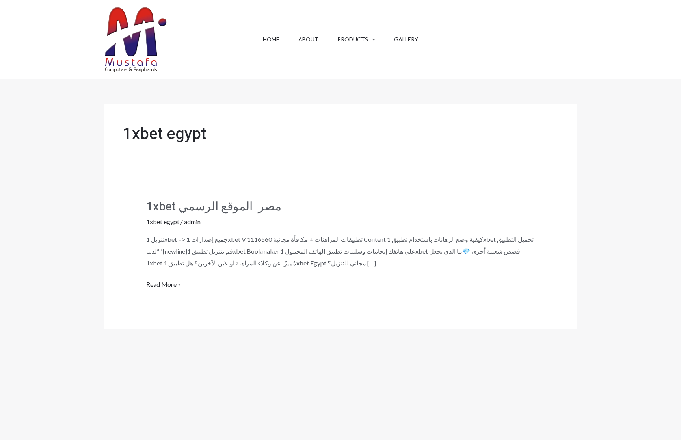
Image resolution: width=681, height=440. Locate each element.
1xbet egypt (162, 221)
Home (271, 39)
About (308, 39)
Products (352, 39)
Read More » (163, 285)
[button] (371, 39)
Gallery (406, 39)
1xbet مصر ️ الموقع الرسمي (213, 206)
